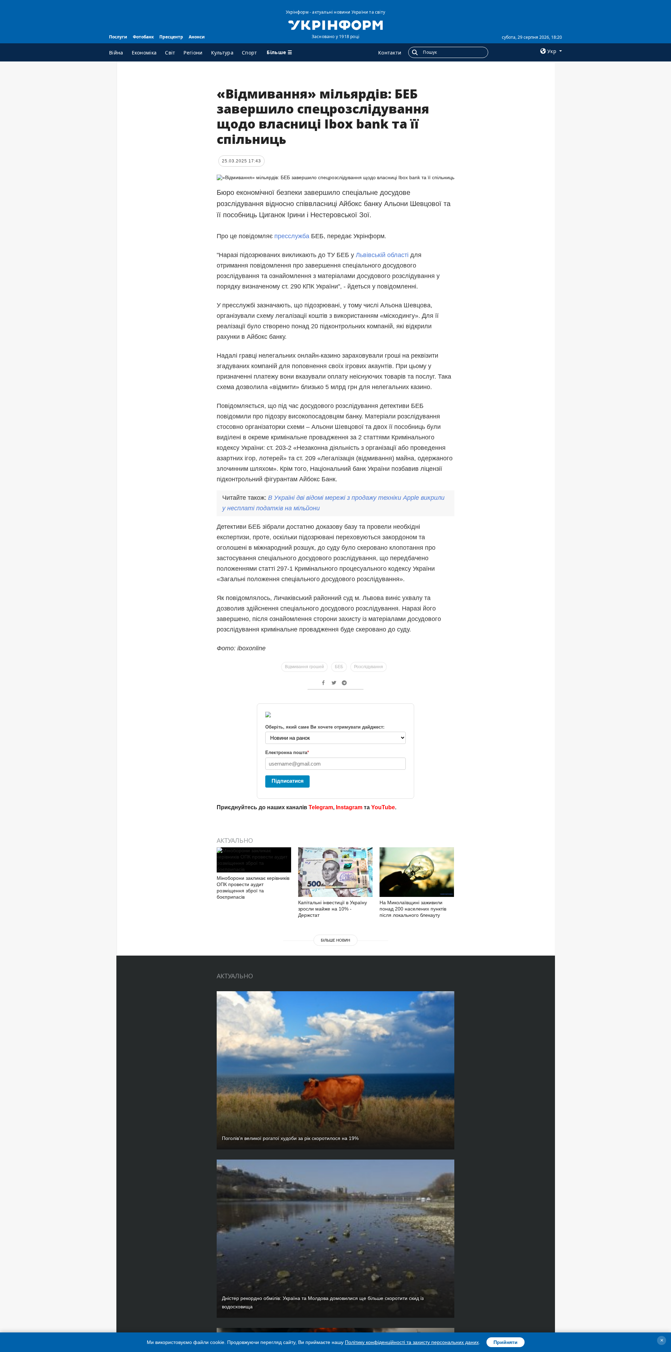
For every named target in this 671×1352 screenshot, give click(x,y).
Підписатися (288, 781)
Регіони (192, 52)
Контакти (389, 52)
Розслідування (368, 666)
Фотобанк (143, 37)
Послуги (118, 37)
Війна (116, 52)
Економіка (144, 52)
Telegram (321, 807)
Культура (222, 52)
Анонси (197, 37)
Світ (170, 52)
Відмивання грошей (304, 666)
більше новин (335, 940)
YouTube (383, 807)
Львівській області (383, 254)
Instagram (349, 807)
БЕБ (339, 666)
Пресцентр (171, 37)
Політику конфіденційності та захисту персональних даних (412, 1342)
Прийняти (505, 1342)
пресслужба (291, 236)
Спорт (249, 52)
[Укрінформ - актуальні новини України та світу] (335, 24)
